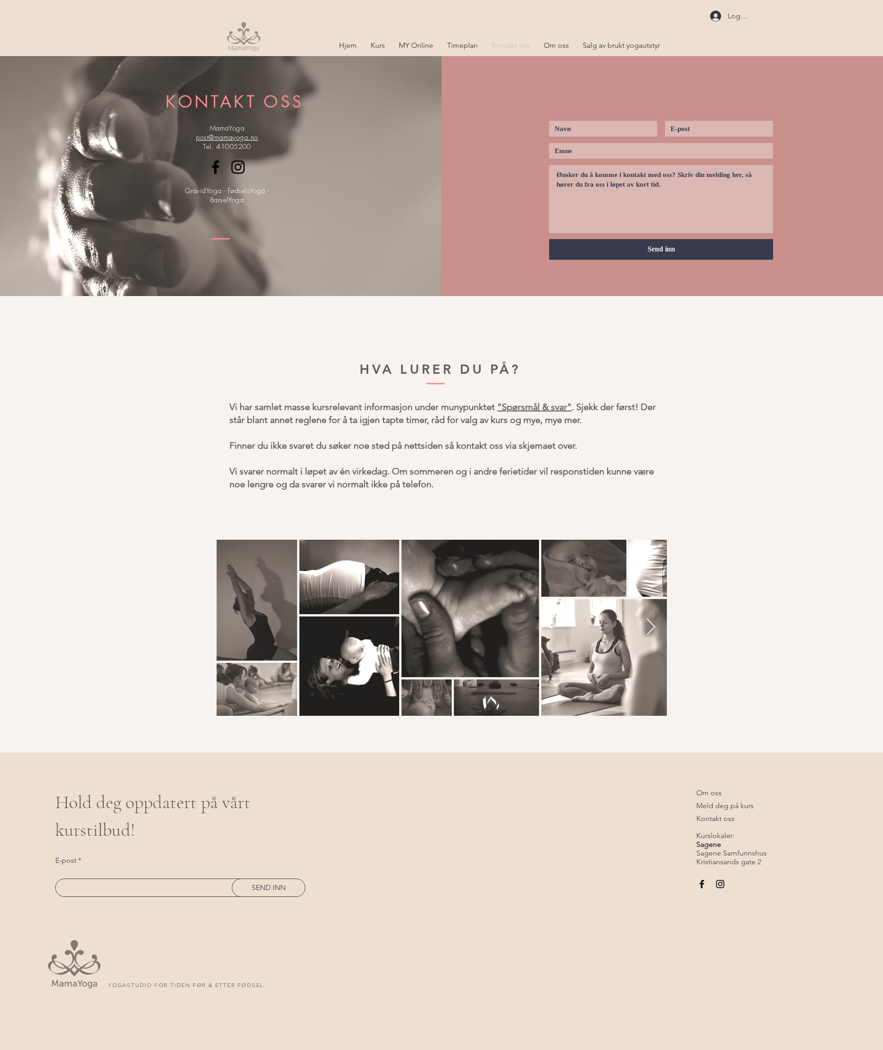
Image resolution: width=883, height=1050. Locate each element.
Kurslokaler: (715, 835)
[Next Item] (651, 627)
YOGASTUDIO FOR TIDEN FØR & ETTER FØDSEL (186, 985)
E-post (65, 860)
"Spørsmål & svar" (534, 406)
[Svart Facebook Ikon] (215, 167)
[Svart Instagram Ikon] (238, 167)
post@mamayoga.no (227, 137)
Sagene (708, 844)
